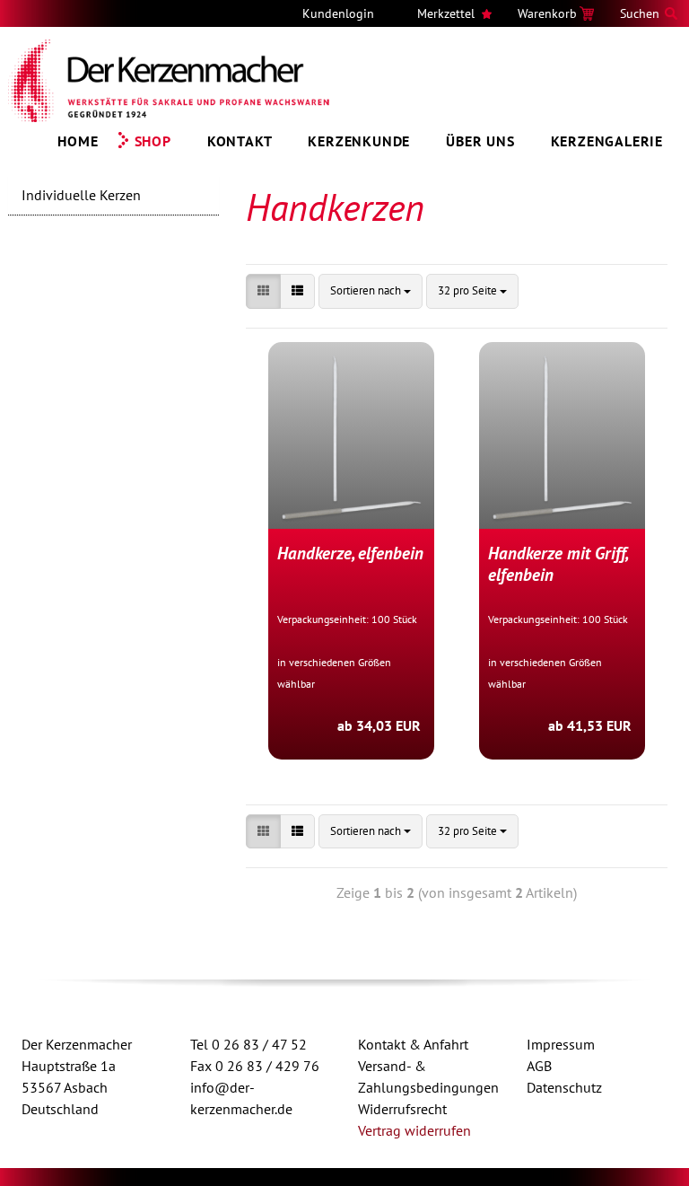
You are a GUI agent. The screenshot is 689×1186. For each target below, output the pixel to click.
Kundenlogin (338, 13)
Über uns (480, 141)
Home (77, 141)
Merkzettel (446, 13)
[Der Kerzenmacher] (169, 81)
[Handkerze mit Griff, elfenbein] (562, 435)
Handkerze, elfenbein (350, 553)
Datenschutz (564, 1087)
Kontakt (240, 141)
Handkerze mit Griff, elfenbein (557, 563)
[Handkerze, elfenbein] (351, 435)
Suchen (639, 13)
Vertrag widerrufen (414, 1130)
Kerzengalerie (607, 141)
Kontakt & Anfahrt (413, 1044)
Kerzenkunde (359, 141)
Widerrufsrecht (402, 1109)
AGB (539, 1066)
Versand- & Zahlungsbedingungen (428, 1076)
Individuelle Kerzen (81, 195)
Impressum (561, 1044)
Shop (153, 141)
